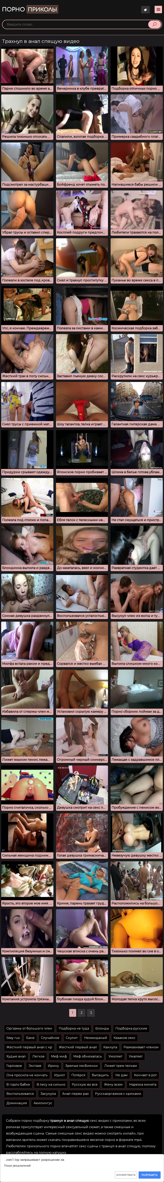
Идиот (59, 1075)
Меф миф (59, 1056)
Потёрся (78, 1075)
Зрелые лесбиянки (81, 1066)
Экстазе (35, 1066)
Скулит (72, 1038)
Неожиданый (95, 1038)
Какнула (110, 1047)
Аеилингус (43, 1103)
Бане (30, 1038)
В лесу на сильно (51, 1084)
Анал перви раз (75, 1094)
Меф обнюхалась (87, 1056)
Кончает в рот (145, 1075)
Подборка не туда (74, 1028)
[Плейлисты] (145, 9)
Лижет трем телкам (120, 1066)
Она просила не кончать (27, 1075)
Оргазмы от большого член (29, 1028)
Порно (29, 10)
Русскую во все (85, 1084)
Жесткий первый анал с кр (29, 1047)
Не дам (121, 1075)
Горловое (14, 1066)
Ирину (53, 1066)
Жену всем (113, 1084)
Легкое (38, 1056)
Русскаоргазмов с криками (118, 1094)
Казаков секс (124, 1038)
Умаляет (136, 1056)
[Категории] (158, 9)
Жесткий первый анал (78, 1047)
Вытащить (100, 1075)
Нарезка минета (142, 1084)
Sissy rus (13, 1038)
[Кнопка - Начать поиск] (154, 24)
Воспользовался (20, 1094)
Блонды (102, 1028)
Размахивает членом (141, 1047)
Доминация (16, 1103)
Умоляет (115, 1056)
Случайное (50, 1038)
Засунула (48, 1094)
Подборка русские (131, 1028)
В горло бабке (18, 1084)
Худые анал (16, 1056)
